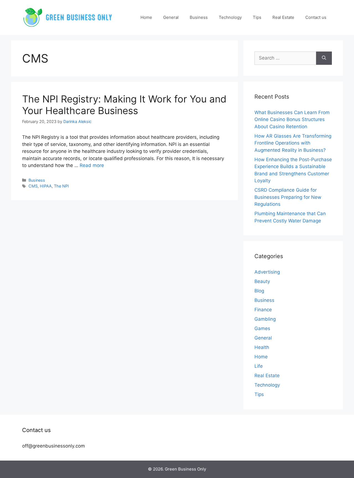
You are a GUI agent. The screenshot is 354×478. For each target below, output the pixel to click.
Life (258, 366)
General (171, 17)
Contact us (315, 17)
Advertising (267, 272)
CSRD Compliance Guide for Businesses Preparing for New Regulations (287, 197)
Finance (263, 309)
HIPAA (46, 186)
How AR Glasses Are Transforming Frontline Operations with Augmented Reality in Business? (292, 143)
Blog (259, 291)
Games (262, 328)
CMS (33, 186)
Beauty (262, 281)
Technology (230, 17)
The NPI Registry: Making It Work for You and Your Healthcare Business (124, 104)
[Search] (324, 58)
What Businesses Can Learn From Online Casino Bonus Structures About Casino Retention (292, 119)
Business (199, 17)
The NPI (61, 186)
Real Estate (283, 17)
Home (146, 17)
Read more (92, 165)
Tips (257, 17)
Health (261, 347)
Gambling (265, 319)
